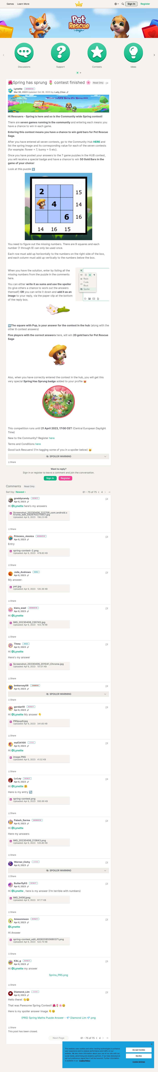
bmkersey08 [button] (21, 685)
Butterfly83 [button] (20, 883)
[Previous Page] (99, 492)
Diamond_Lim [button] (22, 996)
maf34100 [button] (20, 742)
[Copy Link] (67, 92)
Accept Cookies (138, 1050)
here (52, 438)
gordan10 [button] (19, 706)
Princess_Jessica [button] (24, 536)
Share (12, 462)
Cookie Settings (139, 1062)
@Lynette (17, 506)
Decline (139, 1056)
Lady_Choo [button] (59, 92)
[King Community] (79, 4)
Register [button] (65, 478)
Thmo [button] (17, 643)
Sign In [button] (50, 478)
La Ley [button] (17, 778)
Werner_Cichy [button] (22, 862)
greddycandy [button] (21, 498)
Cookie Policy (84, 1061)
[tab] (77, 72)
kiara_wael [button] (20, 608)
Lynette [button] (18, 88)
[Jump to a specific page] (109, 492)
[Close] (151, 1044)
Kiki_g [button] (17, 960)
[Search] (123, 4)
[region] (108, 1054)
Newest (20, 492)
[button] (10, 90)
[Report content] (107, 83)
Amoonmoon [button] (21, 919)
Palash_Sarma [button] (22, 820)
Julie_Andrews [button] (22, 572)
